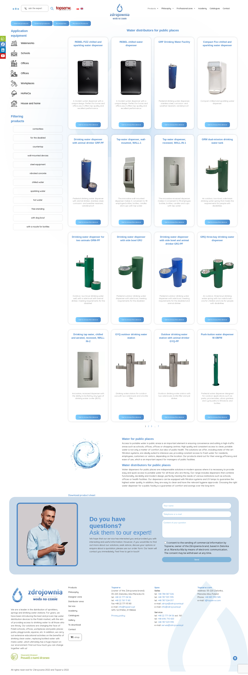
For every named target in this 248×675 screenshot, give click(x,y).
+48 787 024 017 (166, 600)
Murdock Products (80, 23)
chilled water (38, 182)
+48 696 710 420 (166, 618)
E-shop (76, 637)
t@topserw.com (213, 600)
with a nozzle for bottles (38, 226)
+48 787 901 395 (166, 597)
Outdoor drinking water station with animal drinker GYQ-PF (174, 338)
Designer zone (75, 597)
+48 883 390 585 (213, 597)
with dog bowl (38, 217)
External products (42, 23)
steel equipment (37, 164)
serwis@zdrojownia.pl (172, 625)
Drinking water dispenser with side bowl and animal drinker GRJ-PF (174, 240)
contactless (38, 129)
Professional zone (185, 8)
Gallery (71, 620)
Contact (226, 8)
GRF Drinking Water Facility (174, 42)
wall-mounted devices (38, 155)
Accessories (61, 23)
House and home (30, 103)
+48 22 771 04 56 (123, 597)
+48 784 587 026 (166, 594)
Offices (25, 63)
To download (74, 625)
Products (152, 8)
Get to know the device (88, 125)
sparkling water (38, 191)
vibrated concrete (38, 173)
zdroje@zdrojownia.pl (172, 603)
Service (71, 606)
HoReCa (26, 93)
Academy (202, 8)
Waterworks (27, 43)
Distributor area (76, 601)
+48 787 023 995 (166, 622)
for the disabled (37, 137)
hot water (37, 200)
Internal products (21, 23)
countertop (38, 146)
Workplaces (27, 83)
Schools (25, 53)
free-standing (38, 209)
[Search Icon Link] (52, 8)
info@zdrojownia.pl (171, 606)
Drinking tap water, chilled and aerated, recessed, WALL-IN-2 (88, 338)
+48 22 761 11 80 (122, 600)
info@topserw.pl (127, 606)
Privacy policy (118, 615)
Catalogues (215, 8)
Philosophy (166, 8)
